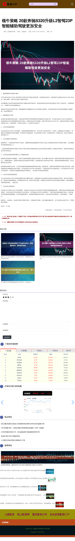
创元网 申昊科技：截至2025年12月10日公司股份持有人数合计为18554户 (22, 465)
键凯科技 (19, 370)
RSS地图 (40, 529)
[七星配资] (10, 4)
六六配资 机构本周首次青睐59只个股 (13, 440)
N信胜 (19, 357)
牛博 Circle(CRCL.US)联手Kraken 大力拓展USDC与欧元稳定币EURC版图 (22, 470)
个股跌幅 (24, 350)
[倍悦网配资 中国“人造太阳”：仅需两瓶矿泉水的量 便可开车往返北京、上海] (50, 496)
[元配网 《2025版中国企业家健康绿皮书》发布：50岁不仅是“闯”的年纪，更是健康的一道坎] (60, 504)
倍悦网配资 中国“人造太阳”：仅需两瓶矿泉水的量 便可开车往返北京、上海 (23, 495)
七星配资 (9, 514)
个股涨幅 (8, 351)
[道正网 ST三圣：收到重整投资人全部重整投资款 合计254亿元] (42, 488)
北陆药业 (19, 373)
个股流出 (55, 350)
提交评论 (7, 337)
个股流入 (39, 350)
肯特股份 (19, 362)
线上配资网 (23, 514)
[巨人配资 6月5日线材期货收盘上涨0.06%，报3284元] (18, 271)
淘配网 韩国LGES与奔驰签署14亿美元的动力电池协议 (22, 222)
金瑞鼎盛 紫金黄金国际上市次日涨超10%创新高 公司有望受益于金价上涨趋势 (23, 478)
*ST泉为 (19, 380)
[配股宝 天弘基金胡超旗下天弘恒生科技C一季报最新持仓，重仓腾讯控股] (18, 244)
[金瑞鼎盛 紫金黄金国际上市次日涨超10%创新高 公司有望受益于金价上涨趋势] (52, 479)
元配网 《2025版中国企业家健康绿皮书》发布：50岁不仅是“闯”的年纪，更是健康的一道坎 (27, 503)
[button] (2, 402)
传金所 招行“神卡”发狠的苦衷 (10, 436)
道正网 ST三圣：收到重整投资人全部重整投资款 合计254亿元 (19, 487)
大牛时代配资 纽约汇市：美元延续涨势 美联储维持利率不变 (20, 432)
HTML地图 (47, 529)
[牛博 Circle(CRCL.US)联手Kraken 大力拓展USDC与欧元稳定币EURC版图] (50, 471)
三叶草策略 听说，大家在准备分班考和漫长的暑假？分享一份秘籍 (22, 428)
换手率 (68, 350)
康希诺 (19, 365)
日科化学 (19, 375)
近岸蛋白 (19, 368)
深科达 (19, 378)
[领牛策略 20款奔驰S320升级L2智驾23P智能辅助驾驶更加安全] (56, 244)
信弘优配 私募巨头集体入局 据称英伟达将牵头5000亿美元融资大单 (22, 424)
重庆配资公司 (39, 514)
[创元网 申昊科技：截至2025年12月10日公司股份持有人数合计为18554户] (37, 457)
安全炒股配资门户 (60, 514)
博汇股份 (19, 360)
